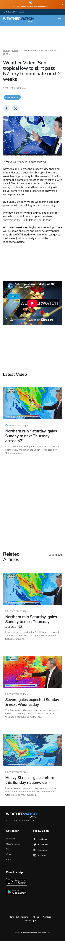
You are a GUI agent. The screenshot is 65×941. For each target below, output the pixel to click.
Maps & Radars (13, 843)
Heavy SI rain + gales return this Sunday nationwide (29, 780)
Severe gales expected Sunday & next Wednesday (32, 702)
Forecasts (10, 838)
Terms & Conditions (19, 916)
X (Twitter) (43, 844)
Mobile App (30, 920)
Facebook (42, 839)
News (15, 50)
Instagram (42, 850)
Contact (47, 916)
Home (6, 50)
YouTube (42, 855)
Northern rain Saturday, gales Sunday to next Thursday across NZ (31, 436)
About (36, 916)
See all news (55, 555)
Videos (9, 854)
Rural (8, 859)
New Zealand (12, 97)
